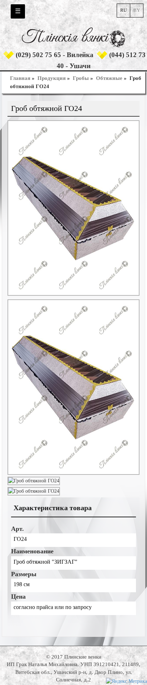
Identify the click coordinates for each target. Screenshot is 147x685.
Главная (20, 78)
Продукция (51, 78)
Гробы (81, 78)
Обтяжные (109, 78)
